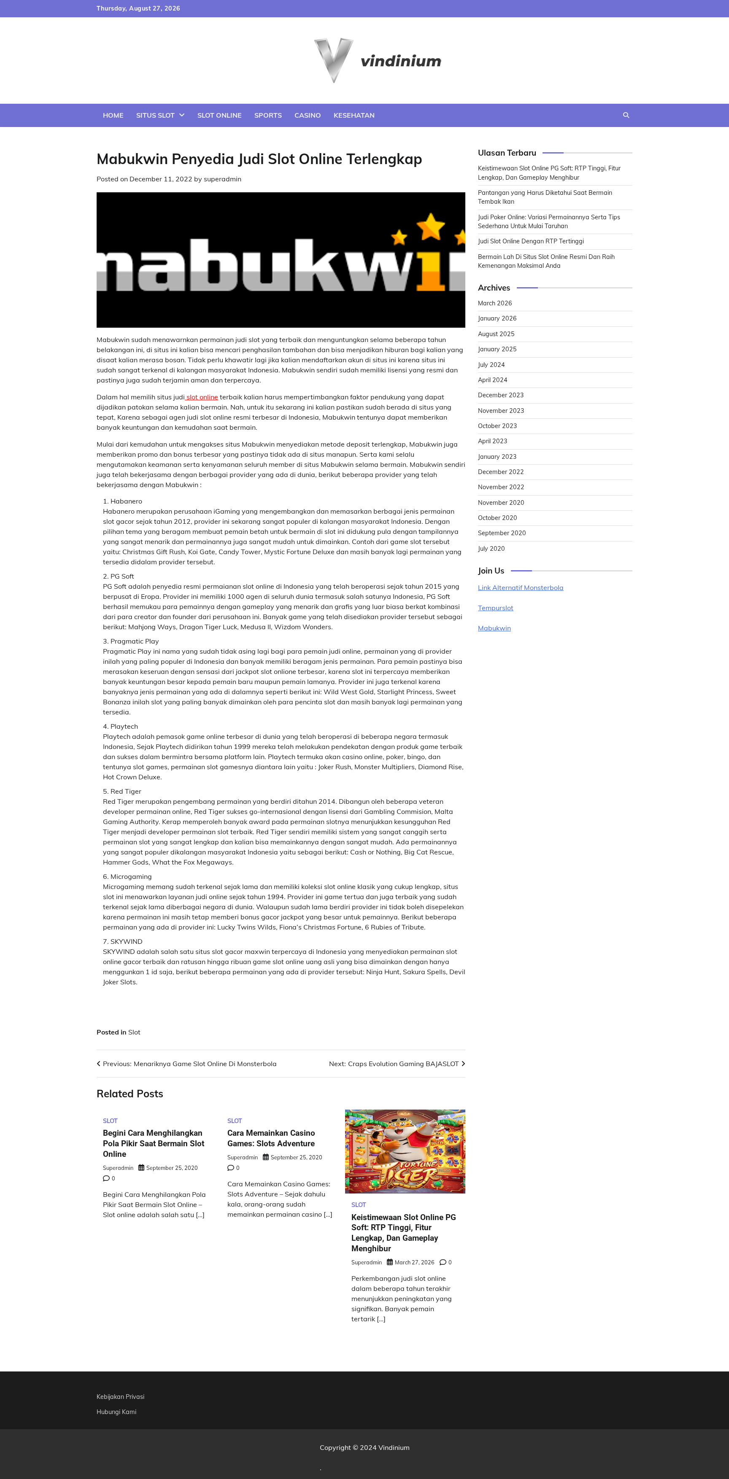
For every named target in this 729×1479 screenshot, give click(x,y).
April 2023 (493, 441)
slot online (201, 397)
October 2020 (497, 518)
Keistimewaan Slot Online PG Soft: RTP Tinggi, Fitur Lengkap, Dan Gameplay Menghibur (403, 1232)
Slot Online (219, 115)
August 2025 (496, 334)
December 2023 (501, 395)
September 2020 (502, 533)
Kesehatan (354, 115)
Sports (268, 115)
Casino (307, 115)
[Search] (626, 115)
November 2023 (501, 411)
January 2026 (497, 318)
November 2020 (501, 502)
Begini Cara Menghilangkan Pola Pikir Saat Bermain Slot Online (153, 1143)
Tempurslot (495, 607)
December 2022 (501, 472)
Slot (134, 1032)
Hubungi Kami (116, 1412)
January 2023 (497, 457)
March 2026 (495, 303)
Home (113, 115)
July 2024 (491, 365)
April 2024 (493, 380)
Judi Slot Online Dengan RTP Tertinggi (531, 241)
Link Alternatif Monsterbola (521, 587)
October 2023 (497, 426)
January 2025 (497, 349)
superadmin (222, 179)
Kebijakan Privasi (120, 1397)
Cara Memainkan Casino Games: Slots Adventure (271, 1138)
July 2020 (491, 548)
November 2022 (501, 487)
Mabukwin (494, 628)
